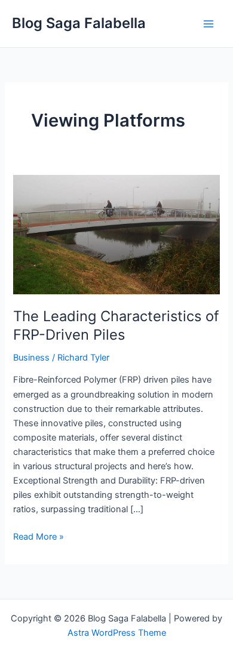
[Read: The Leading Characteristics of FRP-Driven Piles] (116, 234)
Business (31, 357)
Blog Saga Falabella (79, 23)
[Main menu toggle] (208, 23)
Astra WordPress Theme (117, 632)
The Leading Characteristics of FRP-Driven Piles (116, 325)
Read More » (38, 536)
